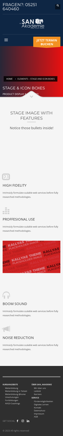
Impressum (39, 413)
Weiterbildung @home (15, 394)
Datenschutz (39, 410)
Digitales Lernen (41, 404)
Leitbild (37, 391)
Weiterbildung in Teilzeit (16, 391)
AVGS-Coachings (12, 403)
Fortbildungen (11, 400)
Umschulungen (12, 397)
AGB (36, 416)
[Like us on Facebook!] (17, 420)
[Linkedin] (28, 420)
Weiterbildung (11, 388)
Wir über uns (40, 388)
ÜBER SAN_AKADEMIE (41, 384)
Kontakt (37, 407)
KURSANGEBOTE (10, 384)
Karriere (37, 394)
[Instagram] (22, 420)
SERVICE (35, 397)
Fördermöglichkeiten (43, 401)
